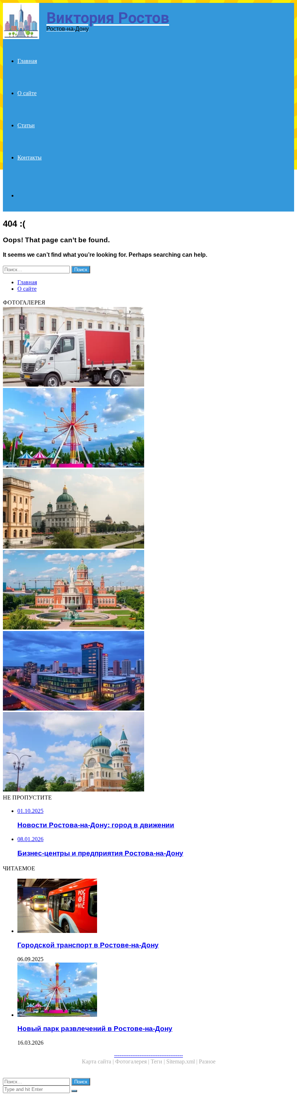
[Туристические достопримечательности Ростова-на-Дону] (148, 752)
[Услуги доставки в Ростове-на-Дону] (148, 347)
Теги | (158, 1061)
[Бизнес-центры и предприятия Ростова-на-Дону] (148, 671)
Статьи (26, 125)
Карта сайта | (98, 1061)
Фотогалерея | (133, 1061)
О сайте (27, 93)
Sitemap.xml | (182, 1061)
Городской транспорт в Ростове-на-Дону (88, 945)
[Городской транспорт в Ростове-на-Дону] (155, 906)
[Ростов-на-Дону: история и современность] (148, 509)
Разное (207, 1061)
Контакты (29, 157)
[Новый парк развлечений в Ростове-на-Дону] (148, 428)
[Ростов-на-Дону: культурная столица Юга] (148, 590)
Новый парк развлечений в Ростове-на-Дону (94, 1028)
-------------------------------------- (148, 1055)
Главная (27, 61)
